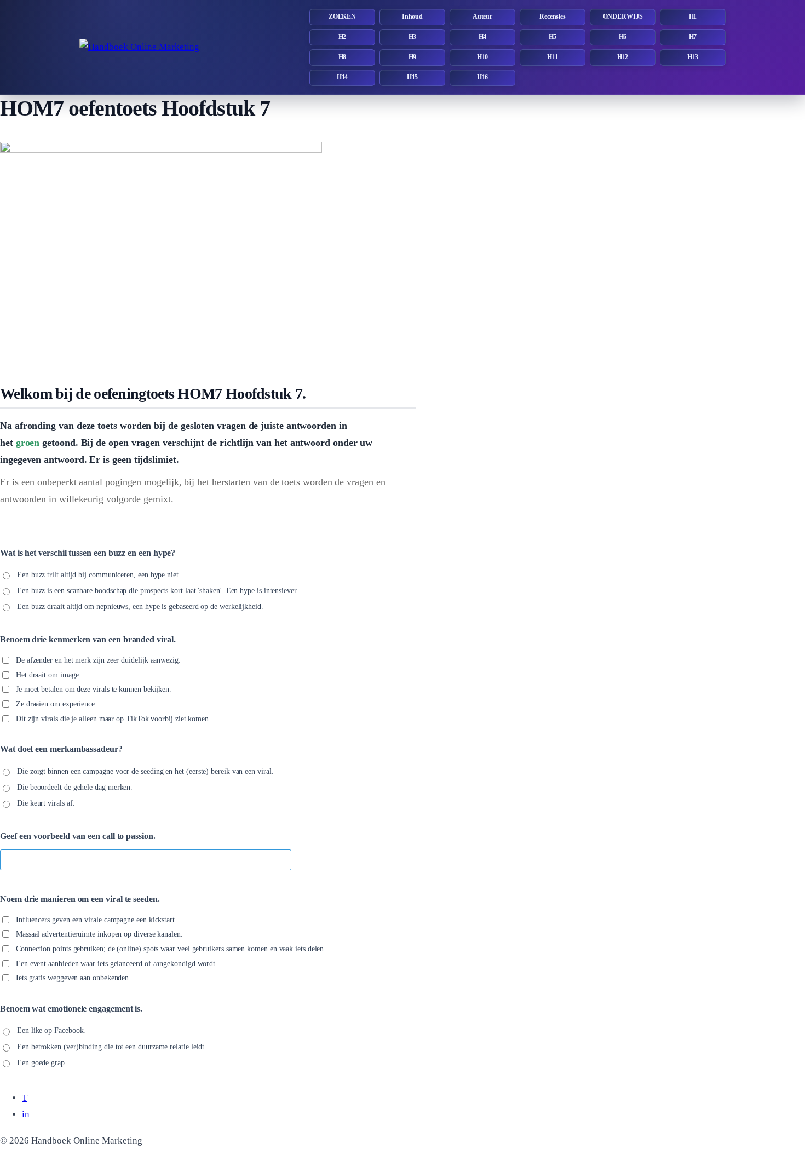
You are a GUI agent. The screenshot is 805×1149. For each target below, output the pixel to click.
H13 (693, 57)
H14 (342, 77)
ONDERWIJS (623, 16)
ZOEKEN (342, 16)
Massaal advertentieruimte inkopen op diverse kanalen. (99, 934)
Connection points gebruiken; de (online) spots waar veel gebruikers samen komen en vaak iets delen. (171, 949)
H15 (412, 77)
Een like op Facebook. (51, 1030)
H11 (552, 57)
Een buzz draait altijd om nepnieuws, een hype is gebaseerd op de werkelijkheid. (140, 606)
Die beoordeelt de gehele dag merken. (75, 787)
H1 (693, 16)
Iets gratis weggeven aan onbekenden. (73, 978)
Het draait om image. (48, 675)
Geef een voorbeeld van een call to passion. (78, 836)
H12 (623, 57)
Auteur (482, 16)
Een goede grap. (42, 1062)
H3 (413, 36)
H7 (693, 36)
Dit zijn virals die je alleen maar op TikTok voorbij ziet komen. (113, 718)
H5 (553, 36)
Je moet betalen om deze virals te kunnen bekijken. (93, 689)
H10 (482, 57)
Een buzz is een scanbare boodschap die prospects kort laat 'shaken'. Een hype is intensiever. (157, 591)
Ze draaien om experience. (56, 704)
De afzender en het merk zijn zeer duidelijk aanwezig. (98, 660)
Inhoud (412, 16)
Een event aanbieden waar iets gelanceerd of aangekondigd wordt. (116, 963)
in (26, 1114)
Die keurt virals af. (45, 803)
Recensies (552, 16)
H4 (483, 36)
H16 (482, 77)
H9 (413, 57)
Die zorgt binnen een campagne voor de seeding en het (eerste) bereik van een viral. (145, 771)
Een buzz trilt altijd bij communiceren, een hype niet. (99, 575)
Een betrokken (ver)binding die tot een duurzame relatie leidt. (111, 1046)
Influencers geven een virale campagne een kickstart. (96, 919)
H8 (342, 57)
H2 (342, 36)
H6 (623, 36)
